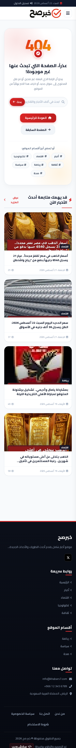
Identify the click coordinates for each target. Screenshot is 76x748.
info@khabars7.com (55, 679)
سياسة (64, 646)
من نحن (60, 713)
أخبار (66, 590)
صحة (66, 654)
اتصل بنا (44, 713)
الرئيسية (64, 582)
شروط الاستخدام (38, 724)
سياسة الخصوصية (22, 713)
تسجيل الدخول (21, 3)
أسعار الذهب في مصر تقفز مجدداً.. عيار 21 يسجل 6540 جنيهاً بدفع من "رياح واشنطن (40, 258)
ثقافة (65, 613)
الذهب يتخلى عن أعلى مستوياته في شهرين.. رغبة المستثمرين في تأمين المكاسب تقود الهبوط (43, 461)
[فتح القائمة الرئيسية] (68, 13)
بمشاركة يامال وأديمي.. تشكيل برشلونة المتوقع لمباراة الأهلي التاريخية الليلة (40, 392)
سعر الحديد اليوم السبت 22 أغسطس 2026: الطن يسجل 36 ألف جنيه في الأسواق (39, 325)
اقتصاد (65, 597)
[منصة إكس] (68, 557)
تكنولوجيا (63, 605)
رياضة (65, 638)
